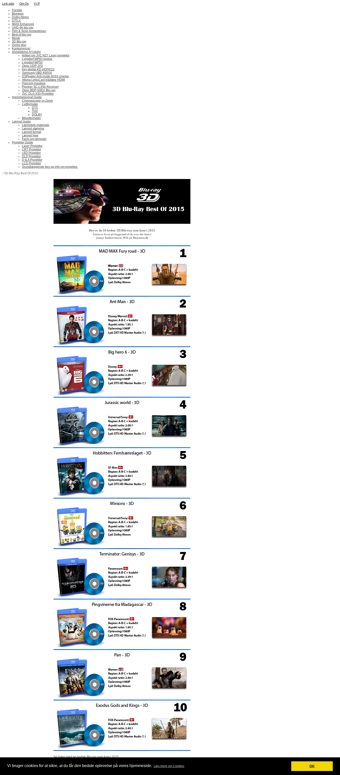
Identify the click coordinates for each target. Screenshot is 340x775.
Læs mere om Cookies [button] (169, 766)
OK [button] (312, 766)
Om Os (24, 3)
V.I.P (37, 3)
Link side (8, 3)
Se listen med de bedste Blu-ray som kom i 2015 (86, 757)
